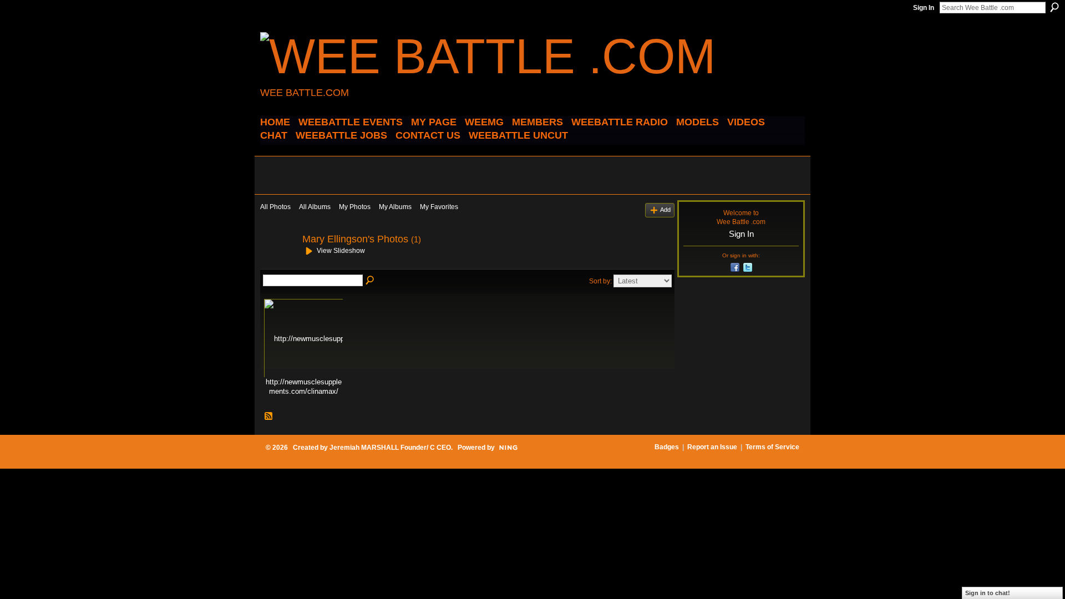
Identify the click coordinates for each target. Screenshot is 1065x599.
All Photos (275, 207)
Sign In (923, 8)
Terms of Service (772, 447)
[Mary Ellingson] (278, 264)
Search (1054, 7)
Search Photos (371, 281)
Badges (667, 447)
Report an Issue (712, 447)
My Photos (355, 207)
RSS (269, 417)
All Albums (315, 207)
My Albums (395, 207)
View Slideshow (341, 251)
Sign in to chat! (987, 593)
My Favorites (439, 207)
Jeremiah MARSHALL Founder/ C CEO (390, 447)
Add (665, 209)
